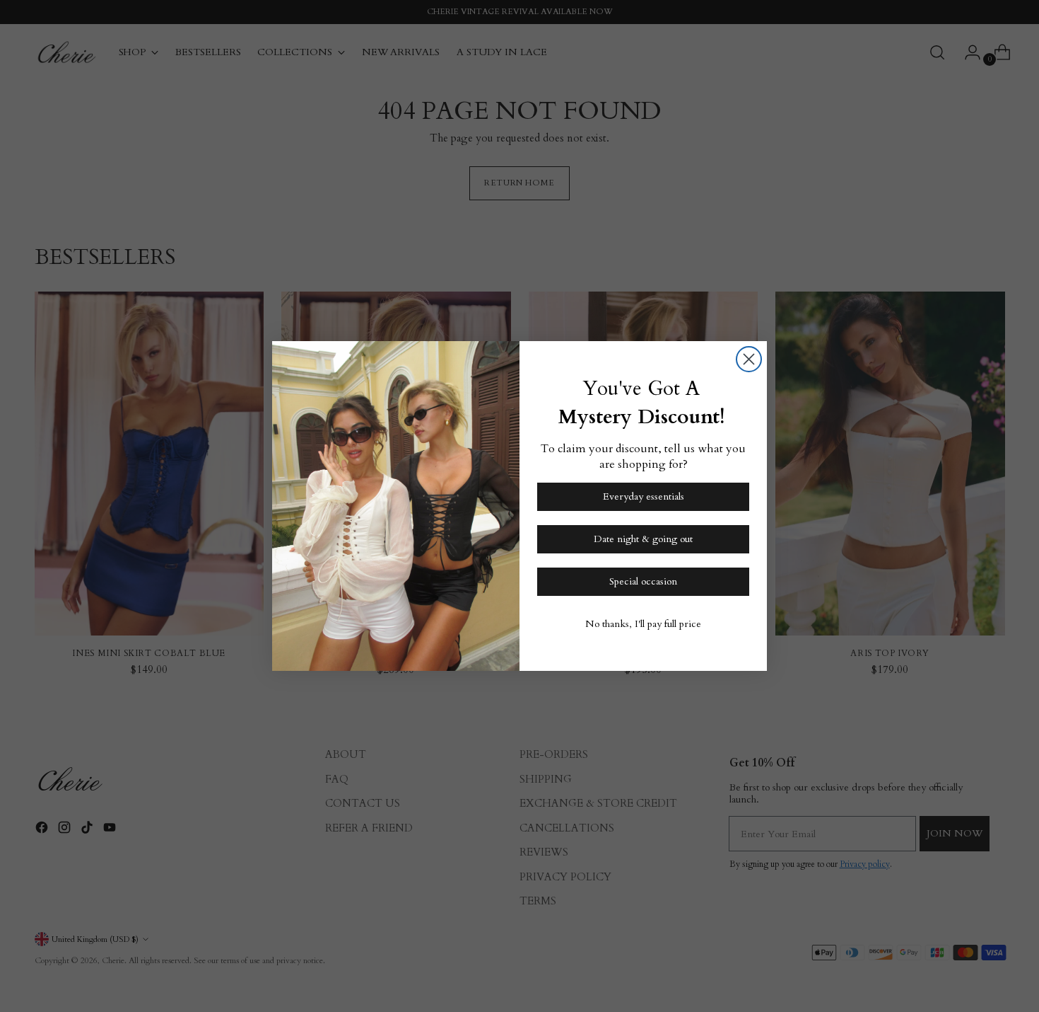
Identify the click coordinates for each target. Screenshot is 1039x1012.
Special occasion (643, 581)
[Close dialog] (748, 359)
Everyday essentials (643, 496)
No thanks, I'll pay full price (643, 624)
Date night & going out (643, 539)
